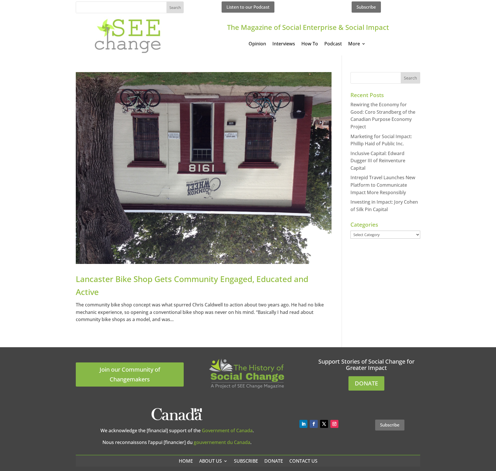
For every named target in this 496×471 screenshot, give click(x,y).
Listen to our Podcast (248, 7)
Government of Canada (227, 430)
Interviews (283, 44)
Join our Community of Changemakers (130, 374)
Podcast (333, 44)
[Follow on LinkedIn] (303, 424)
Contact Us (303, 461)
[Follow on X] (324, 424)
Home (186, 461)
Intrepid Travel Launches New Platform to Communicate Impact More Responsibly (382, 184)
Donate (273, 461)
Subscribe (366, 7)
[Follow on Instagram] (334, 424)
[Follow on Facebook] (314, 424)
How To (309, 44)
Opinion (257, 44)
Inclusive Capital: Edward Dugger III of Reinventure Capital (377, 160)
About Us (210, 461)
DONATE (366, 383)
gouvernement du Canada (222, 442)
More (354, 44)
